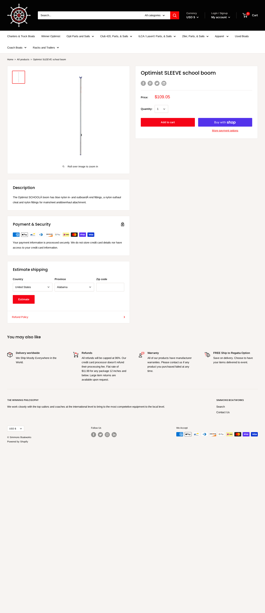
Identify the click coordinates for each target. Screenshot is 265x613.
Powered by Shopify (17, 441)
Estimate (23, 299)
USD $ (12, 428)
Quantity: (147, 108)
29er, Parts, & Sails (193, 36)
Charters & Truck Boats (21, 36)
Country (18, 279)
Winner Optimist (50, 36)
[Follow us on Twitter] (100, 434)
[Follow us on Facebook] (93, 434)
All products (23, 59)
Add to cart (168, 122)
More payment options (225, 130)
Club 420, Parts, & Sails (114, 36)
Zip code (101, 279)
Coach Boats (15, 47)
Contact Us (223, 412)
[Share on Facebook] (143, 83)
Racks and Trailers (44, 47)
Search (220, 406)
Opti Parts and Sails (78, 36)
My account (219, 17)
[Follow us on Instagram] (107, 434)
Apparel (220, 36)
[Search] (174, 15)
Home (10, 59)
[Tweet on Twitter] (157, 83)
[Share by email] (163, 83)
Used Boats (242, 36)
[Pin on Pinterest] (150, 83)
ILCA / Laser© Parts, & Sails (155, 36)
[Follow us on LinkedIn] (114, 434)
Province (60, 279)
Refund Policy (20, 316)
